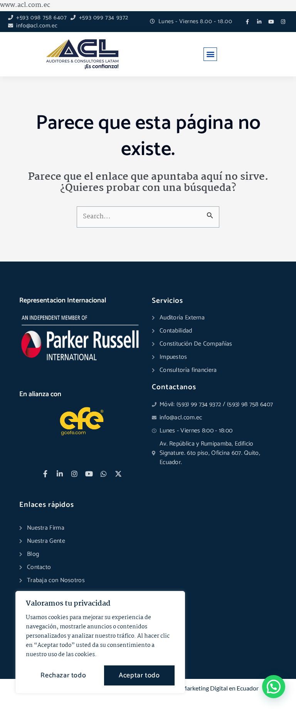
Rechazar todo (63, 675)
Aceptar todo (139, 675)
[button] (210, 54)
